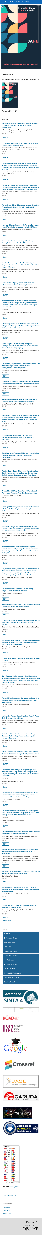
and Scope (11, 938)
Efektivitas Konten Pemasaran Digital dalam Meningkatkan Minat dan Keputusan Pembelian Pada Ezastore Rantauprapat (20, 455)
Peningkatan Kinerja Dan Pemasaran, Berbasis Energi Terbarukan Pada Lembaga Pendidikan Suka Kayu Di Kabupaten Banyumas (18, 736)
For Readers (6, 1207)
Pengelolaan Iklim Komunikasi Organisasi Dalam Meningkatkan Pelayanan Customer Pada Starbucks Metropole (18, 437)
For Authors (6, 1210)
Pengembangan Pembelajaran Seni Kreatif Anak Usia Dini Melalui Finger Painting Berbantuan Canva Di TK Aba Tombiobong (20, 851)
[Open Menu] (2, 2)
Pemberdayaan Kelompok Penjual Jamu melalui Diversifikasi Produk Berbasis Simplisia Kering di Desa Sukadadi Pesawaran (21, 207)
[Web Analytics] (6, 1187)
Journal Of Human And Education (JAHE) (17, 2)
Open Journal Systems (10, 1195)
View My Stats (14, 1187)
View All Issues (6, 920)
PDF (6, 137)
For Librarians (7, 1213)
